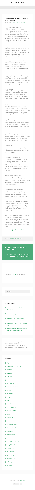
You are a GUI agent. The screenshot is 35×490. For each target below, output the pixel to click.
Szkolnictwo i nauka (12, 458)
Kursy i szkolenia (11, 421)
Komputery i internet (12, 404)
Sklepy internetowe (12, 445)
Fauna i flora (10, 380)
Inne (8, 400)
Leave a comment (21, 22)
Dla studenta (17, 3)
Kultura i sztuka (11, 417)
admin (13, 22)
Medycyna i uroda (11, 428)
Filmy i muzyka (10, 383)
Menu (17, 8)
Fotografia (9, 390)
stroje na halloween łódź (17, 230)
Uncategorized (10, 465)
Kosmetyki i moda (11, 407)
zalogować (14, 274)
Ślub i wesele (10, 448)
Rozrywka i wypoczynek (16, 238)
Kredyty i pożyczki (11, 410)
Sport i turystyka (11, 455)
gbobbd (22, 480)
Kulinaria (9, 414)
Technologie (10, 462)
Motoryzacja (10, 431)
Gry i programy (11, 397)
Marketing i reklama (12, 424)
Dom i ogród (10, 369)
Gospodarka (10, 393)
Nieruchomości (11, 434)
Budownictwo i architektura (14, 366)
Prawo (8, 438)
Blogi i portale (10, 363)
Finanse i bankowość (12, 387)
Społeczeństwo (11, 451)
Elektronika (10, 376)
